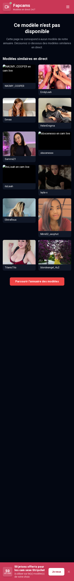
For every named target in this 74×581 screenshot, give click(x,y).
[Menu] (67, 6)
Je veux (56, 571)
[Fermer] (68, 571)
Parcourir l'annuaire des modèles (37, 281)
